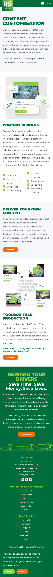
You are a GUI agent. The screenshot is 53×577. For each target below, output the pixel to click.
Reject (22, 571)
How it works (26, 491)
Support (26, 528)
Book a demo (26, 434)
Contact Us (26, 524)
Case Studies (26, 506)
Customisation (26, 502)
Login (26, 539)
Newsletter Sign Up (26, 535)
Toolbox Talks (18, 135)
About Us (27, 520)
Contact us (10, 249)
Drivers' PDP (26, 494)
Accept (8, 571)
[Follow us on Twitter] (26, 479)
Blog (27, 531)
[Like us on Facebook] (22, 479)
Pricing (26, 510)
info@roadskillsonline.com (26, 464)
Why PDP (26, 498)
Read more (13, 565)
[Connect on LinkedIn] (30, 479)
